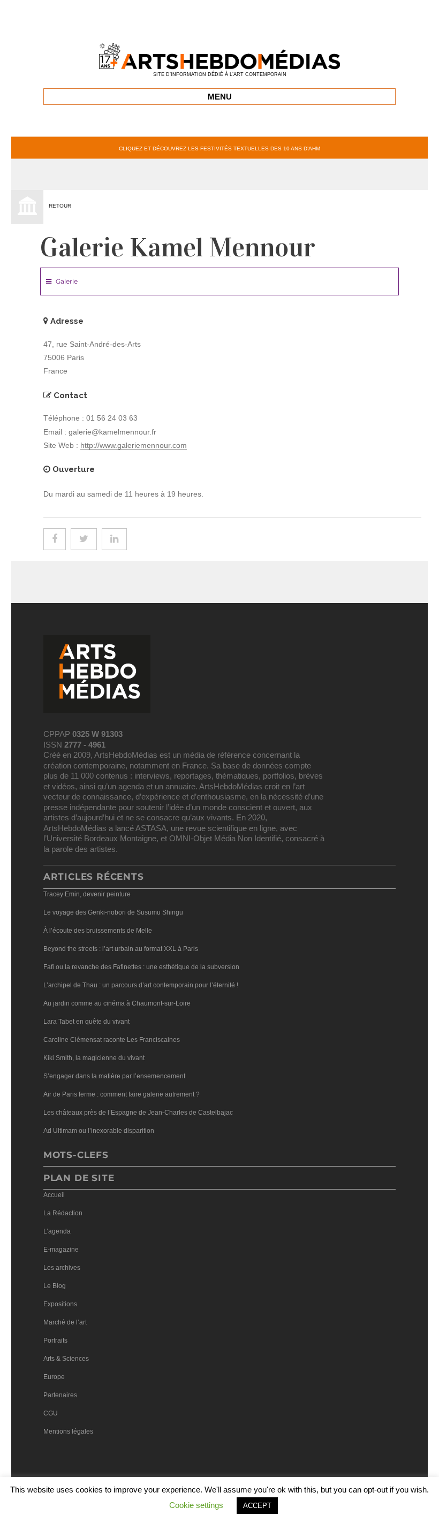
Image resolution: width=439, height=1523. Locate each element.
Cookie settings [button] (196, 1505)
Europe (54, 1377)
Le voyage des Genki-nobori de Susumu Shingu (113, 912)
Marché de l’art (65, 1322)
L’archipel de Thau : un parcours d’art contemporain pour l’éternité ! (140, 985)
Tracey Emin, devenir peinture (87, 894)
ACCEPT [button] (257, 1506)
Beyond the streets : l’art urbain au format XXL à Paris (120, 949)
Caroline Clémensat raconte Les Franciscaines (111, 1040)
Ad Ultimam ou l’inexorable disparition (98, 1130)
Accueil (54, 1195)
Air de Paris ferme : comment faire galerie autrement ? (121, 1094)
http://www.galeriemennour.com (133, 445)
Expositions (60, 1304)
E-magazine (61, 1249)
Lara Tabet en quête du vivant (86, 1021)
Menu (220, 96)
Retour (60, 206)
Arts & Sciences (66, 1358)
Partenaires (60, 1395)
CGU (50, 1413)
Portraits (55, 1340)
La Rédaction (62, 1213)
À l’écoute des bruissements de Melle (97, 930)
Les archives (61, 1267)
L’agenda (57, 1231)
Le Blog (54, 1286)
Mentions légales (68, 1431)
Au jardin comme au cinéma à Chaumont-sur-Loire (117, 1003)
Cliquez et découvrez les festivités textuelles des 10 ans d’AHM (219, 148)
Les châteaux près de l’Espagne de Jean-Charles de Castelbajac (138, 1112)
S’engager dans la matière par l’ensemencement (114, 1076)
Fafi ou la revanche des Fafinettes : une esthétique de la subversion (141, 967)
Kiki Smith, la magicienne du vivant (94, 1058)
